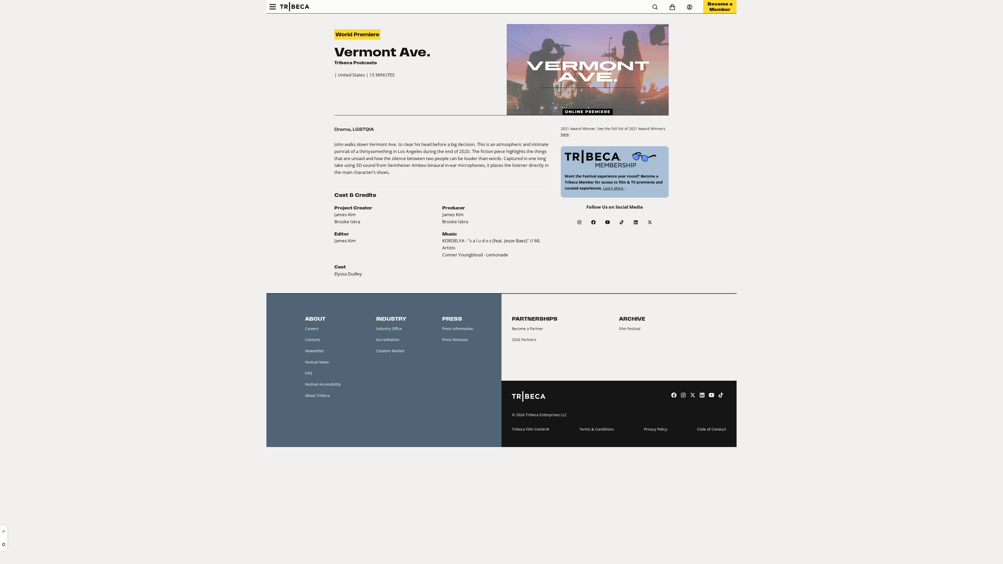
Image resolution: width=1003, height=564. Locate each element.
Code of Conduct (711, 429)
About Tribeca (317, 395)
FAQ (308, 373)
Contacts (312, 339)
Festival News (317, 362)
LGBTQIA (363, 129)
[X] (650, 222)
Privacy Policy (655, 429)
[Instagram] (579, 222)
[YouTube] (607, 222)
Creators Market (390, 350)
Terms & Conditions (596, 429)
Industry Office (389, 328)
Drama (342, 129)
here (565, 134)
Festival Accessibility (323, 384)
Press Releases (455, 339)
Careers (312, 328)
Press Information (457, 328)
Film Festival (629, 328)
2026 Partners (524, 339)
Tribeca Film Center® (530, 429)
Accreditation (387, 339)
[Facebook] (593, 222)
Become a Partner (527, 328)
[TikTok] (621, 222)
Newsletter (314, 350)
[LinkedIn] (635, 222)
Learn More (613, 188)
